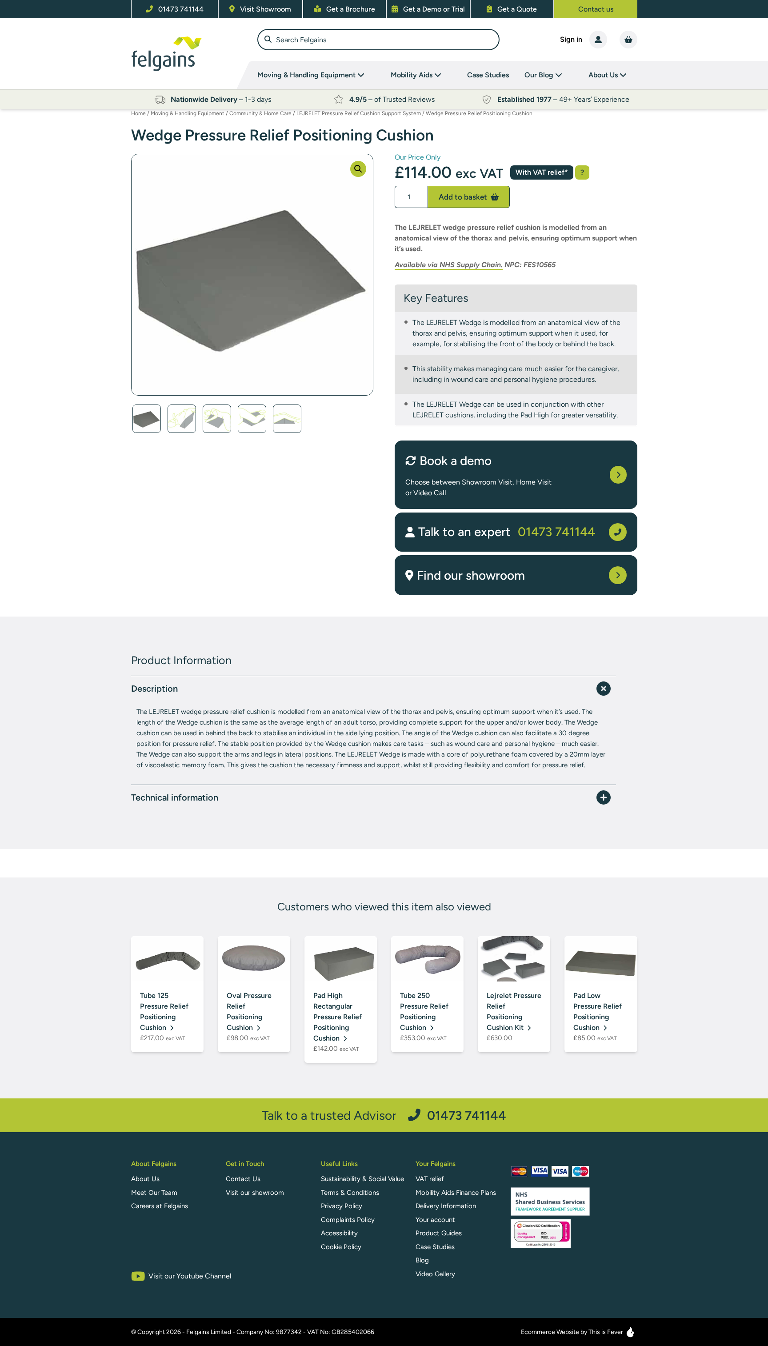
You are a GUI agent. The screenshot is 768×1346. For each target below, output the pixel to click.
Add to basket (464, 196)
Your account (435, 1220)
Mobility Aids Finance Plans (456, 1193)
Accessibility (339, 1233)
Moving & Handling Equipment (187, 113)
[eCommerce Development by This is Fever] (630, 1332)
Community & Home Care (260, 113)
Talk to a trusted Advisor (384, 1115)
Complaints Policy (348, 1220)
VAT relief (430, 1179)
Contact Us (243, 1179)
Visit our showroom (255, 1193)
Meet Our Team (154, 1193)
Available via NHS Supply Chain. (449, 264)
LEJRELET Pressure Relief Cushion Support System (358, 113)
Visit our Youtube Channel (190, 1276)
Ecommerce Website (550, 1332)
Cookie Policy (341, 1247)
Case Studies (488, 75)
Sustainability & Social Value (362, 1179)
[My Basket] (628, 39)
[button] (358, 169)
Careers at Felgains (159, 1206)
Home (138, 113)
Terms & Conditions (350, 1193)
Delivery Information (446, 1206)
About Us (145, 1179)
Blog (422, 1260)
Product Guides (439, 1233)
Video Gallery (435, 1274)
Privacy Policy (341, 1206)
